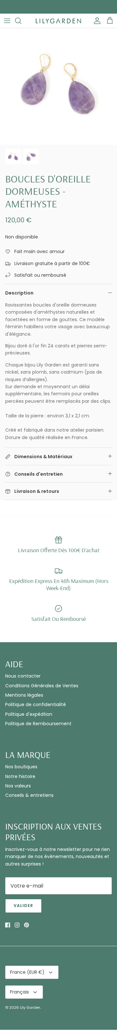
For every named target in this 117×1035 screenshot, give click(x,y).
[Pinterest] (68, 572)
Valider (58, 554)
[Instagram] (58, 572)
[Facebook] (49, 572)
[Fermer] (102, 458)
